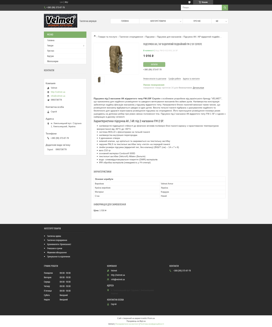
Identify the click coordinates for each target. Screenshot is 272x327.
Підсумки (150, 36)
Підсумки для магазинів (169, 36)
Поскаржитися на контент (127, 324)
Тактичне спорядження (131, 36)
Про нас (197, 21)
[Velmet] (60, 21)
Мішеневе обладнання (57, 252)
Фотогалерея (52, 61)
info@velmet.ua (58, 96)
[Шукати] (225, 7)
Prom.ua (151, 318)
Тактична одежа (54, 236)
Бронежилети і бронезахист (59, 244)
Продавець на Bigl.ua (136, 321)
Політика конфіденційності (152, 324)
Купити (154, 64)
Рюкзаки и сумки (54, 248)
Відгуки (50, 56)
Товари (50, 45)
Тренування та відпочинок (58, 256)
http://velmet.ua (58, 92)
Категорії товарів (158, 21)
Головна (125, 21)
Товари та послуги (107, 36)
